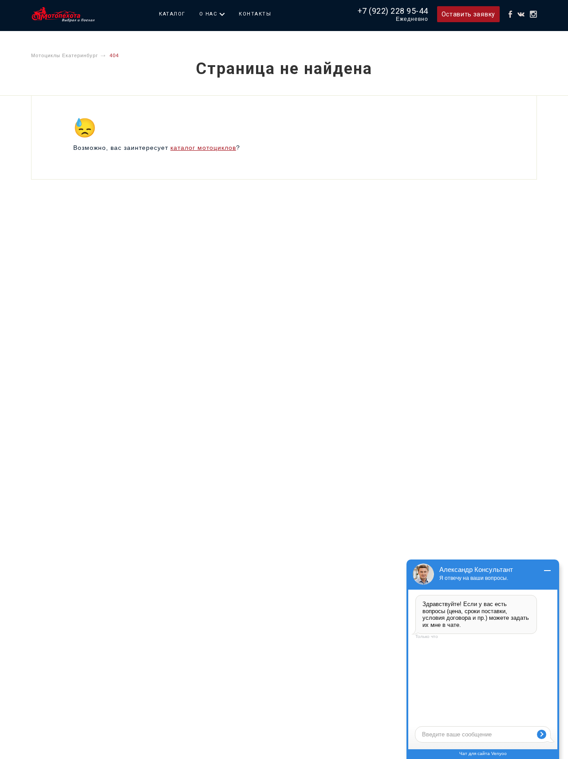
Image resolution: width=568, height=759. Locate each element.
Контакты (255, 14)
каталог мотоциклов (203, 147)
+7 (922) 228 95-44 (393, 11)
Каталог (172, 14)
